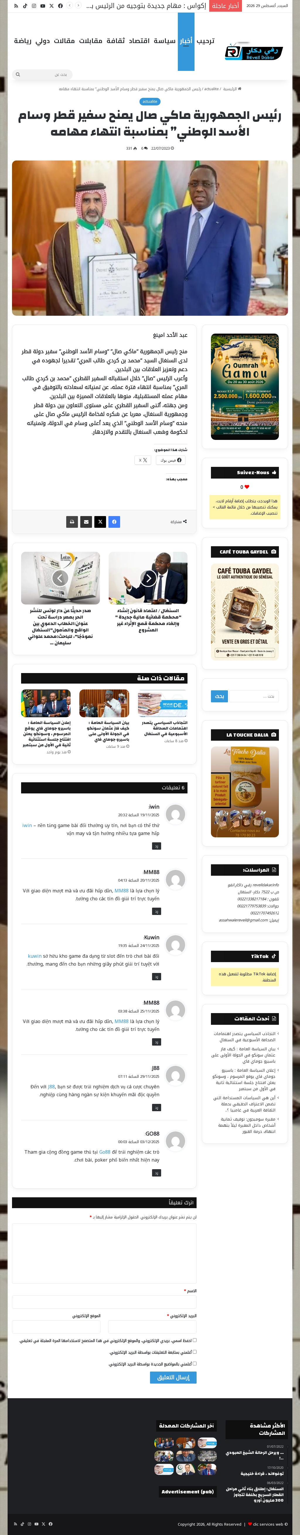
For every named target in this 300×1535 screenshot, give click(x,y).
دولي (42, 41)
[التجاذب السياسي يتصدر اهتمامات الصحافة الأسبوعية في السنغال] (163, 703)
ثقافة (116, 41)
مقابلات (91, 41)
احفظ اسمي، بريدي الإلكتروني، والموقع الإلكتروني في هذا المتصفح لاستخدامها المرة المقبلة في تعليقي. (105, 1340)
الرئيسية (230, 89)
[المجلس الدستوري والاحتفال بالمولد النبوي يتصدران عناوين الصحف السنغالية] (164, 1469)
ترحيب (205, 41)
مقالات (64, 41)
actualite (211, 89)
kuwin (35, 956)
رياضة (22, 41)
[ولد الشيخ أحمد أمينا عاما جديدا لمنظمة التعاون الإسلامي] (185, 1469)
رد (156, 846)
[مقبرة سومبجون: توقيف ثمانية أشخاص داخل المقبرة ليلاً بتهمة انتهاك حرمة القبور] (207, 1456)
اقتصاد (139, 41)
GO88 (152, 1134)
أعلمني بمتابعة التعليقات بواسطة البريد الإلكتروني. (150, 1352)
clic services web (268, 1524)
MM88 (151, 872)
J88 (155, 1068)
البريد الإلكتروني (182, 1315)
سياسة (165, 41)
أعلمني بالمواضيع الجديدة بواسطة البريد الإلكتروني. (150, 1364)
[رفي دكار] (255, 49)
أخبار (186, 41)
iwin (154, 807)
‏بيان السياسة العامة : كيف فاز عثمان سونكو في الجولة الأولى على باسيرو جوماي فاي (108, 731)
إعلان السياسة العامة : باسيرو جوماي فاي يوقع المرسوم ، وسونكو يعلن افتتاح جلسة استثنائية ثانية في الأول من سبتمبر (47, 734)
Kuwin (151, 937)
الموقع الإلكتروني (86, 1315)
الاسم (190, 1291)
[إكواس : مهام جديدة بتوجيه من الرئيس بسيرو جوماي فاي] (164, 1456)
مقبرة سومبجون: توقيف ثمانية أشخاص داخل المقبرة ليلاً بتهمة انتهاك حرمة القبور (246, 1125)
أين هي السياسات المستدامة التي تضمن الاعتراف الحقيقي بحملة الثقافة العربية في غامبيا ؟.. (244, 1104)
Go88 (104, 1152)
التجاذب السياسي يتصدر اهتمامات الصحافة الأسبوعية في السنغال (165, 728)
